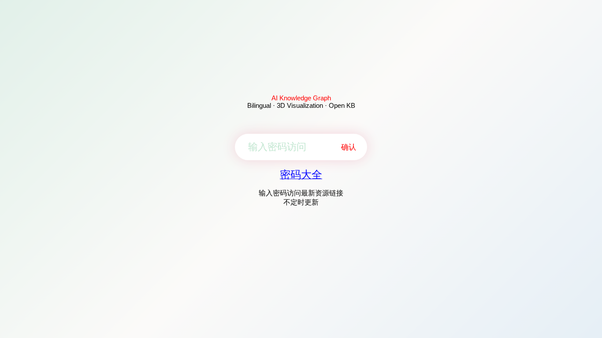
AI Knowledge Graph (301, 98)
